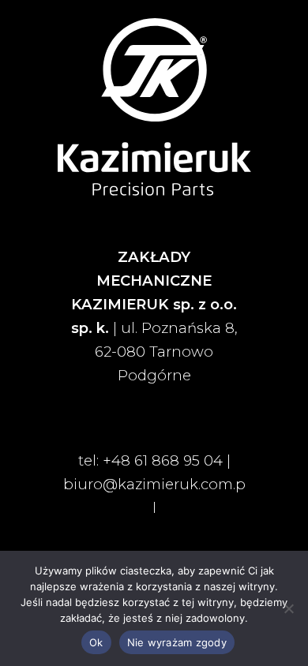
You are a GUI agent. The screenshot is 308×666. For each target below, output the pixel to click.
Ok (96, 642)
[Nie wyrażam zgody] (288, 608)
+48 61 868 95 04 (163, 460)
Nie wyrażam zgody (177, 642)
